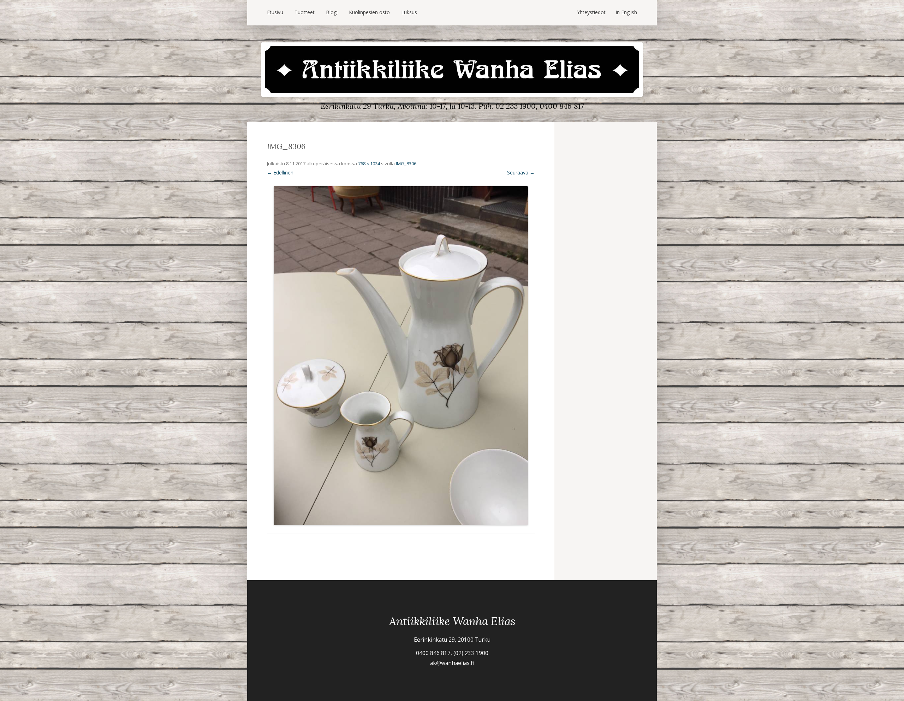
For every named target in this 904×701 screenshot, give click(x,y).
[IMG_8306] (401, 355)
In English (626, 12)
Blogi (332, 12)
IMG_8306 (406, 163)
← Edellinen (280, 172)
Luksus (409, 12)
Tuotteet (305, 12)
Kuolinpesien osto (369, 12)
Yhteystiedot (591, 12)
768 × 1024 (369, 163)
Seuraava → (521, 172)
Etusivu (275, 12)
